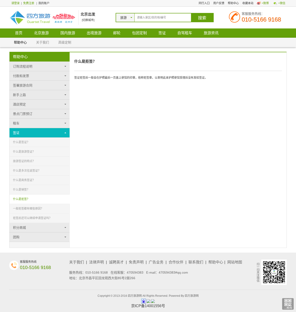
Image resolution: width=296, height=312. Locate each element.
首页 (18, 33)
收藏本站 (247, 3)
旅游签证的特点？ (24, 161)
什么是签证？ (21, 142)
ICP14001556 (148, 306)
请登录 (15, 3)
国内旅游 (67, 33)
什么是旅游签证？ (24, 151)
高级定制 (64, 42)
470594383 (135, 272)
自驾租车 (184, 33)
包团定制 (139, 33)
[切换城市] (88, 20)
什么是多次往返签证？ (27, 170)
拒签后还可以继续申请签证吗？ (32, 218)
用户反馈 (218, 3)
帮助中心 (233, 3)
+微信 (281, 3)
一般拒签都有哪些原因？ (28, 208)
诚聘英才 (116, 262)
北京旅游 (41, 33)
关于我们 (42, 42)
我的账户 (43, 3)
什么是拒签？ (21, 199)
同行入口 (204, 3)
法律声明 (96, 262)
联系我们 (195, 262)
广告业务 (156, 262)
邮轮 (116, 33)
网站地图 (234, 262)
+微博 (265, 3)
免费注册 (28, 3)
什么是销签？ (21, 189)
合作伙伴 (176, 262)
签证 (162, 33)
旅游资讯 (211, 33)
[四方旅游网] (42, 17)
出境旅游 (94, 33)
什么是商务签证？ (24, 180)
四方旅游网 (192, 295)
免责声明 (136, 262)
